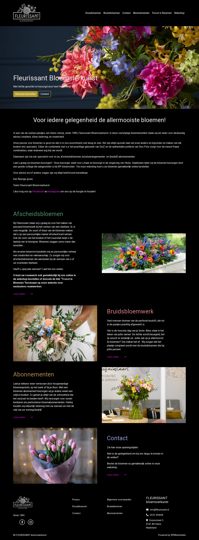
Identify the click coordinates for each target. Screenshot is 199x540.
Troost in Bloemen (162, 13)
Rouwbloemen (93, 13)
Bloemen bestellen (25, 94)
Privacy (76, 499)
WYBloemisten (178, 535)
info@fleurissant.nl (159, 509)
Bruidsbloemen (111, 13)
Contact (126, 13)
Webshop (179, 13)
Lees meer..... (20, 293)
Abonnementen (141, 13)
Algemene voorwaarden (119, 499)
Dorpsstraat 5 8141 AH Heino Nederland (154, 524)
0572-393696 (156, 515)
